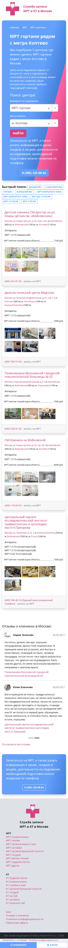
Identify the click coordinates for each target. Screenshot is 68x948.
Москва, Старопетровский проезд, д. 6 (24, 381)
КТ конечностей (15, 903)
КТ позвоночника (16, 881)
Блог (8, 912)
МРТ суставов (14, 847)
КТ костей (11, 895)
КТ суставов (12, 899)
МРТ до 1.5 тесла (41, 196)
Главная (14, 27)
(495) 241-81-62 (13, 281)
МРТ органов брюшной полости (25, 851)
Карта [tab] (53, 945)
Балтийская (56, 221)
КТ (7, 874)
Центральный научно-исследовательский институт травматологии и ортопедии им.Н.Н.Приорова (26, 522)
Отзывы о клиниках (17, 915)
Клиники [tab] (19, 945)
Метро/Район (18, 116)
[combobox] (34, 108)
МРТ (24, 27)
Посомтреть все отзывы (16, 744)
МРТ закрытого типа (15, 196)
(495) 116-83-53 (13, 505)
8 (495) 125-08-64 (34, 173)
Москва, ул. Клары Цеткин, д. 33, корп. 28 (25, 221)
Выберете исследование (24, 101)
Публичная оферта (17, 922)
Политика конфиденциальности (24, 919)
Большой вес (24, 191)
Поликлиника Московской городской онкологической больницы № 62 (32, 375)
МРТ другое (12, 865)
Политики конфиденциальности (43, 940)
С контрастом (54, 187)
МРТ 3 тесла (29, 201)
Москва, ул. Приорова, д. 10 (19, 532)
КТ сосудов (12, 892)
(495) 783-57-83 (13, 361)
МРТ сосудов (13, 854)
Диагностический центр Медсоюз (29, 293)
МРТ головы (13, 840)
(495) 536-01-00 (13, 428)
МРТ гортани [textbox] (31, 108)
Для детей (35, 187)
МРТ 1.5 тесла (10, 201)
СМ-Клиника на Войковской (25, 440)
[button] (13, 252)
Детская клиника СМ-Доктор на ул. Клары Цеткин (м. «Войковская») (30, 214)
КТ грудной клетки (16, 878)
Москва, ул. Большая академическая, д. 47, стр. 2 (29, 297)
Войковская (21, 224)
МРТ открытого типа (49, 191)
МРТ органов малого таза (21, 844)
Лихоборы (29, 301)
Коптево (43, 224)
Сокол (34, 536)
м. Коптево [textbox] (31, 123)
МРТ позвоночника (17, 836)
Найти (18, 133)
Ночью (7, 191)
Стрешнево (43, 385)
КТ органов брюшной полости (23, 888)
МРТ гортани (38, 27)
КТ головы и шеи (16, 885)
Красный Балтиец (14, 305)
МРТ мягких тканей (17, 858)
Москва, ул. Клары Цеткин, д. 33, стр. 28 (24, 445)
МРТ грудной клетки (18, 862)
